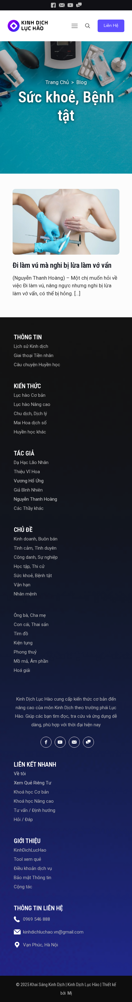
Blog (81, 82)
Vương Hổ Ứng (29, 481)
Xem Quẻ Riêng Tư (32, 783)
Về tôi (20, 773)
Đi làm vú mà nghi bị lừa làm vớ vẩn (62, 265)
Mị (70, 993)
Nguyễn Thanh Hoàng (35, 499)
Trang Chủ (57, 82)
